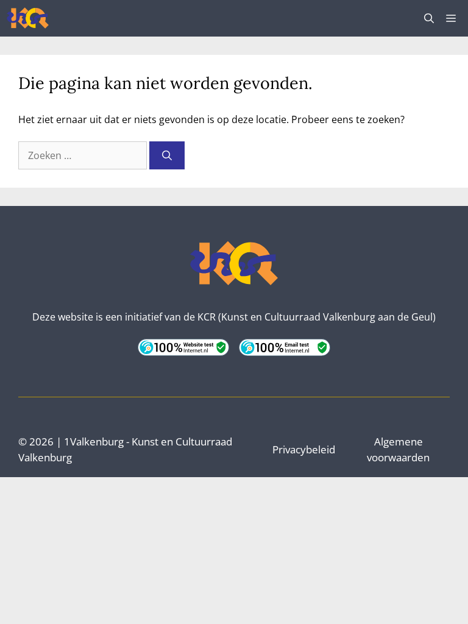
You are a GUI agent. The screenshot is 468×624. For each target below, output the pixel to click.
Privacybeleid (303, 449)
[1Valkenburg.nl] (27, 18)
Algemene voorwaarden (398, 449)
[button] (429, 18)
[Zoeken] (167, 155)
